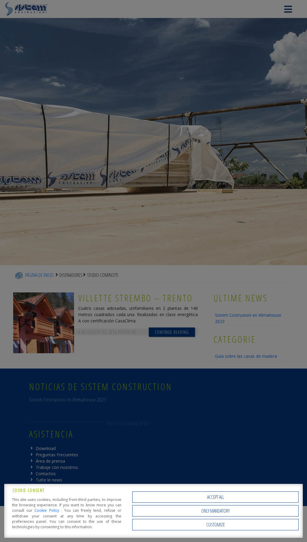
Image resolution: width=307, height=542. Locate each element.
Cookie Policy (47, 510)
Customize (215, 524)
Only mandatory (215, 511)
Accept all (215, 497)
